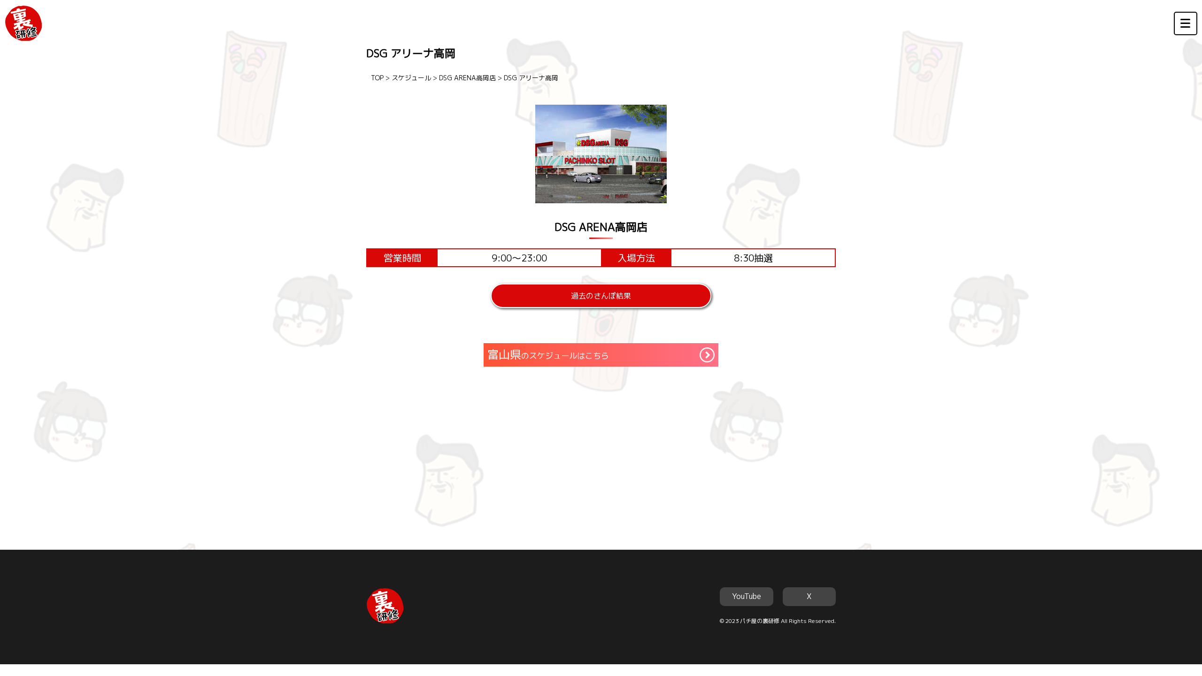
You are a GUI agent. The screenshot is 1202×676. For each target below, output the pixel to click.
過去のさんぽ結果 (601, 296)
